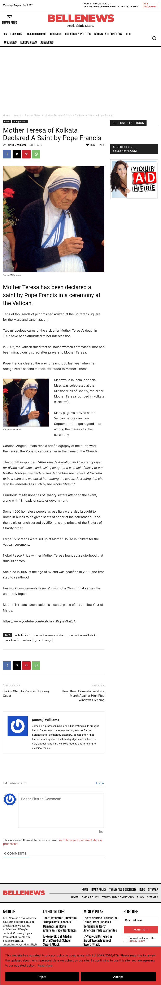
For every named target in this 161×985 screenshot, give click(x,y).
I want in (138, 929)
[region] (80, 965)
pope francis (11, 640)
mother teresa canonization (49, 635)
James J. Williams (16, 144)
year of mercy (43, 640)
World (17, 115)
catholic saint (22, 635)
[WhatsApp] (36, 154)
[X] (17, 154)
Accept (118, 976)
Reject (42, 976)
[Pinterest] (26, 154)
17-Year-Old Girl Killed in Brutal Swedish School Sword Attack (57, 940)
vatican (27, 640)
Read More (45, 965)
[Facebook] (7, 154)
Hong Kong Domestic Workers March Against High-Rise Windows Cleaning (83, 695)
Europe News (32, 115)
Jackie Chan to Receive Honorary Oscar (26, 693)
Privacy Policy (136, 940)
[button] (154, 38)
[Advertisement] (80, 78)
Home (6, 115)
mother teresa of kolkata (82, 635)
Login (99, 783)
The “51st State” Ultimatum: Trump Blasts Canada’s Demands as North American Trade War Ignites (60, 924)
